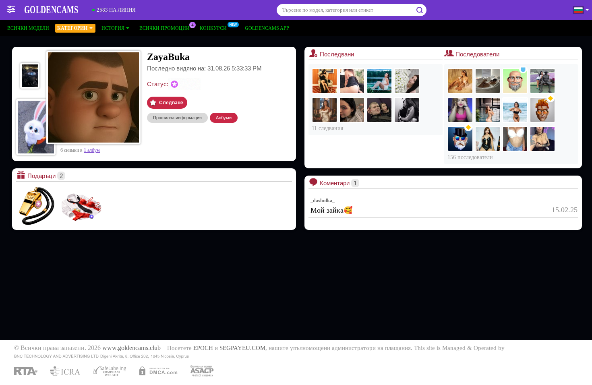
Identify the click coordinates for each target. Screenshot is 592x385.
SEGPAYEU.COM (242, 348)
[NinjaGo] (542, 139)
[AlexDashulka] (379, 110)
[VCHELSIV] (407, 110)
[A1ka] (352, 110)
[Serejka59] (542, 110)
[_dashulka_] (407, 81)
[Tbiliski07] (460, 139)
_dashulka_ (322, 200)
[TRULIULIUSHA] (542, 81)
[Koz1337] (515, 81)
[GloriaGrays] (460, 110)
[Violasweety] (352, 81)
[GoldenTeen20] (515, 139)
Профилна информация (177, 117)
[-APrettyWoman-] (488, 139)
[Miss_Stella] (379, 81)
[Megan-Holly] (488, 110)
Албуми (224, 117)
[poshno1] (324, 81)
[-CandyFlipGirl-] (515, 110)
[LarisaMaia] (460, 81)
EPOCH (203, 348)
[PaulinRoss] (488, 81)
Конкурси (213, 28)
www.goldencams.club (131, 348)
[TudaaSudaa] (324, 110)
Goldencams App (267, 28)
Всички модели (28, 28)
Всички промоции (164, 28)
